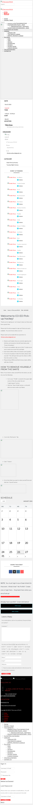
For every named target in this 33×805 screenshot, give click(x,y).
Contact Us (8, 759)
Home (6, 18)
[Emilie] (12, 220)
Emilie (18, 220)
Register (6, 14)
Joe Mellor (19, 232)
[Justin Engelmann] (12, 274)
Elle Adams (20, 201)
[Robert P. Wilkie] (12, 226)
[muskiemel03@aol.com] (12, 262)
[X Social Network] (14, 571)
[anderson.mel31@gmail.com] (12, 268)
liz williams (19, 177)
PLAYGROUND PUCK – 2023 (17, 731)
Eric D (18, 189)
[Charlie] (12, 250)
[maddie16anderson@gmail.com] (12, 214)
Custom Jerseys (12, 756)
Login (5, 12)
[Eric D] (12, 189)
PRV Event (18, 606)
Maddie (19, 214)
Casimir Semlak (21, 183)
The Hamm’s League (14, 741)
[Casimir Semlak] (12, 183)
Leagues (7, 737)
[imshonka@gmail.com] (12, 299)
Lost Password (9, 781)
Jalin (18, 293)
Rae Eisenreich (21, 195)
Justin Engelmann (21, 274)
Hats (8, 746)
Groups (6, 718)
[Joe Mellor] (12, 232)
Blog (5, 721)
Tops (9, 748)
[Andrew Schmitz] (12, 207)
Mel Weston (20, 262)
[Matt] (12, 238)
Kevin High (20, 280)
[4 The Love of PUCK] (7, 2)
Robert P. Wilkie (21, 226)
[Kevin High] (12, 280)
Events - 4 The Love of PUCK (14, 310)
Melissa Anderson (21, 268)
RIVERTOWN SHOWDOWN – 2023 (19, 734)
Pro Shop (7, 744)
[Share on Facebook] (10, 571)
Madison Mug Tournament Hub (17, 23)
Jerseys (9, 749)
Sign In (2, 802)
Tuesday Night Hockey (13, 165)
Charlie (19, 250)
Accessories (11, 751)
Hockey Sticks (12, 754)
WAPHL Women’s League (16, 742)
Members (6, 716)
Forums (6, 719)
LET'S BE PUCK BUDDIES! (8, 695)
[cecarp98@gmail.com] (12, 244)
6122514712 (10, 147)
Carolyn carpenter (22, 244)
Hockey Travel (8, 20)
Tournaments (8, 727)
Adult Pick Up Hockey (12, 162)
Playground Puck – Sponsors (21, 732)
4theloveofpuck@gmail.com (14, 153)
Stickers (10, 753)
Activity (6, 714)
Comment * (5, 626)
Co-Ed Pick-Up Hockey (11, 736)
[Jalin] (12, 293)
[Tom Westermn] (12, 256)
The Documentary (10, 758)
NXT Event (15, 611)
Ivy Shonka (20, 299)
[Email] (22, 571)
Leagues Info (11, 739)
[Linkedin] (18, 571)
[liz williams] (12, 177)
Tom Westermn (21, 256)
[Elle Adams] (12, 201)
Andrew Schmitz (21, 207)
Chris (18, 286)
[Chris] (12, 286)
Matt (18, 238)
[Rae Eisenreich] (12, 195)
